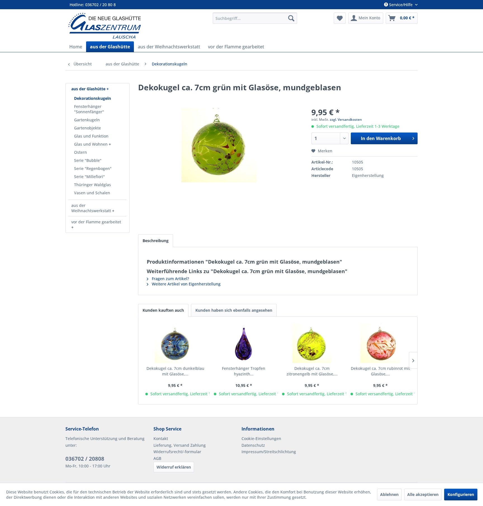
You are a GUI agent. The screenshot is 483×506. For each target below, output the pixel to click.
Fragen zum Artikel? (170, 278)
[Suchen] (291, 18)
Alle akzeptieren (423, 494)
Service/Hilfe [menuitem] (401, 4)
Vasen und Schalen (92, 192)
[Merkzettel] (340, 18)
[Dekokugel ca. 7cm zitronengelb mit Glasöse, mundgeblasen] (312, 343)
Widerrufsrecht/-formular (177, 451)
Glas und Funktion (91, 136)
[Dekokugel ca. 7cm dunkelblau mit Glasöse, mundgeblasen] (175, 343)
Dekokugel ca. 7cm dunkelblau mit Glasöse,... (175, 371)
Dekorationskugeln (92, 98)
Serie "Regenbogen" (93, 168)
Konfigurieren (461, 494)
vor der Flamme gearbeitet (96, 221)
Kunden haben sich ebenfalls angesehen (233, 310)
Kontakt (160, 438)
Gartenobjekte (87, 128)
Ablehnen (389, 494)
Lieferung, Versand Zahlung (179, 445)
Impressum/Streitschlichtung (269, 451)
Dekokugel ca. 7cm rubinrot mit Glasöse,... (380, 371)
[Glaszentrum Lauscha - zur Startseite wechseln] (137, 26)
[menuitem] (255, 18)
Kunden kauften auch (163, 310)
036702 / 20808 (84, 458)
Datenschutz (253, 445)
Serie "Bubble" (87, 160)
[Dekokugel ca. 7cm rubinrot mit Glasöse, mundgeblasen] (381, 343)
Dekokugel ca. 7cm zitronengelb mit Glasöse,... (312, 371)
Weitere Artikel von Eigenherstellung (186, 284)
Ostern (80, 152)
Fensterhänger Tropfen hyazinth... (243, 371)
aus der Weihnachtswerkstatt (91, 208)
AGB (157, 458)
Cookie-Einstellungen (261, 438)
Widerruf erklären (174, 467)
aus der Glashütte (88, 88)
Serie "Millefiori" (89, 176)
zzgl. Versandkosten (346, 119)
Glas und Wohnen (91, 144)
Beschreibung (156, 240)
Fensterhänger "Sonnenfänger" (89, 109)
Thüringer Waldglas (92, 184)
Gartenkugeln (87, 119)
